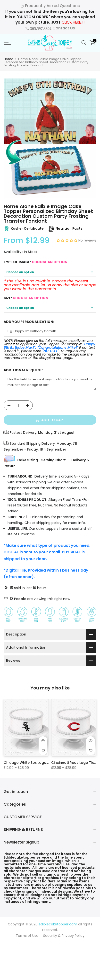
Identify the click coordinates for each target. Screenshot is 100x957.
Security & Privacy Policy (63, 935)
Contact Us (52, 28)
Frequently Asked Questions (52, 6)
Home (8, 59)
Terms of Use (27, 935)
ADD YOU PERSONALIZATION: (29, 322)
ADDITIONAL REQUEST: (23, 370)
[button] (67, 240)
